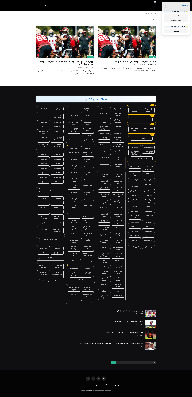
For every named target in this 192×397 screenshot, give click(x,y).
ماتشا (104, 291)
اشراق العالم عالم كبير (104, 127)
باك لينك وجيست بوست (118, 145)
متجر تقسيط (104, 207)
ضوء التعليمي (148, 147)
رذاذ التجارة (134, 226)
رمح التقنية (148, 226)
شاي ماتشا (118, 295)
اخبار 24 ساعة (104, 157)
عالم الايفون (148, 191)
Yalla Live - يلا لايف (43, 132)
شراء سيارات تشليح (88, 247)
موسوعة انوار (148, 246)
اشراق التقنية (134, 166)
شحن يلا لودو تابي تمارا (104, 235)
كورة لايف (57, 159)
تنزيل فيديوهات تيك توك (57, 274)
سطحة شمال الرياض (87, 228)
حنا (118, 291)
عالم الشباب (142, 119)
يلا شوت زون (57, 252)
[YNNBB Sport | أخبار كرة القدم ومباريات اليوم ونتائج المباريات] (138, 5)
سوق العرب (87, 115)
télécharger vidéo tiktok (50, 280)
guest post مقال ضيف (74, 110)
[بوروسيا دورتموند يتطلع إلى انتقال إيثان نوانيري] (150, 313)
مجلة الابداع (134, 211)
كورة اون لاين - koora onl (57, 138)
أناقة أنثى (135, 200)
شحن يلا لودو (118, 260)
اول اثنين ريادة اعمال (148, 110)
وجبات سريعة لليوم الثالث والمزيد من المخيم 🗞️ (129, 322)
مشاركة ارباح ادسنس (135, 110)
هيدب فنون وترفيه (118, 165)
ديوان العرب (88, 135)
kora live (43, 154)
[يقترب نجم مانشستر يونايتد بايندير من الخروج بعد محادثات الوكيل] (150, 335)
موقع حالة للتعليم (118, 158)
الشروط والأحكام (96, 385)
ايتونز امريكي (104, 187)
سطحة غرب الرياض (74, 228)
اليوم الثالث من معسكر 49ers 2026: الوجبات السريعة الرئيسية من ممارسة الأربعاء (66, 62)
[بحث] (37, 5)
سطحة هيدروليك (74, 221)
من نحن (117, 385)
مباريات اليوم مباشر (87, 153)
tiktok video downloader (44, 273)
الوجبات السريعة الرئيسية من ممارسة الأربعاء (135, 61)
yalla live (81, 300)
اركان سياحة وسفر (142, 158)
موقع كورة (50, 190)
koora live (43, 122)
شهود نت (135, 231)
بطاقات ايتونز (104, 267)
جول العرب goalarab (87, 273)
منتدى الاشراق (104, 133)
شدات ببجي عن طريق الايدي (104, 228)
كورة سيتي (74, 268)
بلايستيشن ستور (118, 272)
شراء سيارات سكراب (74, 241)
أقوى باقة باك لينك (74, 123)
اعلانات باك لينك (87, 139)
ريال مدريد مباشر (87, 160)
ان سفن (148, 173)
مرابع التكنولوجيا (134, 174)
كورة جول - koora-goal (57, 116)
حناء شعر (104, 284)
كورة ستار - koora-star (43, 110)
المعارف (148, 222)
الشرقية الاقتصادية (134, 185)
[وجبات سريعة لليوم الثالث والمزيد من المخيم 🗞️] (150, 324)
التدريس (118, 126)
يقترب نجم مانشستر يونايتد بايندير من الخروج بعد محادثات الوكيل (124, 332)
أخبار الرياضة (152, 57)
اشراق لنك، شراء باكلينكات (118, 121)
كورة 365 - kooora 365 (57, 145)
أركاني (148, 235)
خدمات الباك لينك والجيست (87, 110)
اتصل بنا (74, 385)
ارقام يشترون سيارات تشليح (87, 254)
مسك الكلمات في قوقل (148, 167)
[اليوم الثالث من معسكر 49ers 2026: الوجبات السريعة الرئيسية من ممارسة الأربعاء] (65, 42)
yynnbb (150, 64)
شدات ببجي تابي (104, 182)
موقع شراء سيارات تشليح (74, 247)
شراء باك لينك (118, 109)
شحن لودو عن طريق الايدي (104, 261)
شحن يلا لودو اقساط (104, 195)
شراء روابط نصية (118, 114)
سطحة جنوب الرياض (88, 234)
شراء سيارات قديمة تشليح (80, 260)
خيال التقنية (148, 180)
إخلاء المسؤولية (108, 385)
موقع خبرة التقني (148, 201)
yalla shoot (74, 148)
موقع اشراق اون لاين (135, 152)
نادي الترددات (148, 215)
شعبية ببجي (118, 267)
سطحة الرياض (87, 215)
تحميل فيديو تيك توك (43, 266)
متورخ (148, 206)
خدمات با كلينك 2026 (87, 129)
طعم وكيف (148, 231)
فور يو (104, 247)
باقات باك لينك (104, 113)
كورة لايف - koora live (57, 217)
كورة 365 (88, 268)
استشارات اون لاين (134, 216)
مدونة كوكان (134, 191)
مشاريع (73, 135)
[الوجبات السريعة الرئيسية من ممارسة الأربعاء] (127, 42)
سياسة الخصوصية (84, 385)
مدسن (135, 206)
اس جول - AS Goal (44, 145)
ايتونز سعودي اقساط (118, 195)
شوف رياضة (104, 137)
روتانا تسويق (148, 211)
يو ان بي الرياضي (104, 152)
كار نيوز (134, 195)
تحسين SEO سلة (134, 129)
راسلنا (90, 390)
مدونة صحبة (148, 240)
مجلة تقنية (118, 151)
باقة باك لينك (148, 128)
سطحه (74, 215)
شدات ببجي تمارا (104, 175)
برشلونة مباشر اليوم (74, 288)
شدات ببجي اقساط (118, 175)
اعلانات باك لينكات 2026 (50, 240)
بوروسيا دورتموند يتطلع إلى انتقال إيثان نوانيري (129, 311)
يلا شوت (87, 148)
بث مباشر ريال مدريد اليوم (74, 273)
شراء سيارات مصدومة (74, 254)
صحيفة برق (134, 147)
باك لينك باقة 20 (74, 116)
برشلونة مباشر (74, 152)
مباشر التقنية (134, 235)
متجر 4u (118, 227)
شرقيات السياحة (134, 241)
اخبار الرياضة (118, 133)
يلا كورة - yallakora (43, 138)
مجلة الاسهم (148, 184)
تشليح (88, 240)
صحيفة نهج (148, 195)
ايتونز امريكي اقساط (104, 241)
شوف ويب (134, 180)
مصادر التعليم (104, 144)
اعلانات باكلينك (74, 139)
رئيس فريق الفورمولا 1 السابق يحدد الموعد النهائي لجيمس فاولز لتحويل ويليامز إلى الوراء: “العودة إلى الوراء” (110, 343)
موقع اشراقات (148, 151)
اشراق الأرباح (135, 246)
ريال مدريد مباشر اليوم (88, 288)
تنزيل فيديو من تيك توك (57, 266)
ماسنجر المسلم (141, 138)
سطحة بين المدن (87, 221)
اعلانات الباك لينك (104, 121)
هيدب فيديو (135, 222)
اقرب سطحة (74, 233)
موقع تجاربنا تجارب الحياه (74, 129)
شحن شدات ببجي (118, 254)
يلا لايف (80, 279)
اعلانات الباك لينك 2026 (118, 138)
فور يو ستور (104, 220)
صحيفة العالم (104, 164)
